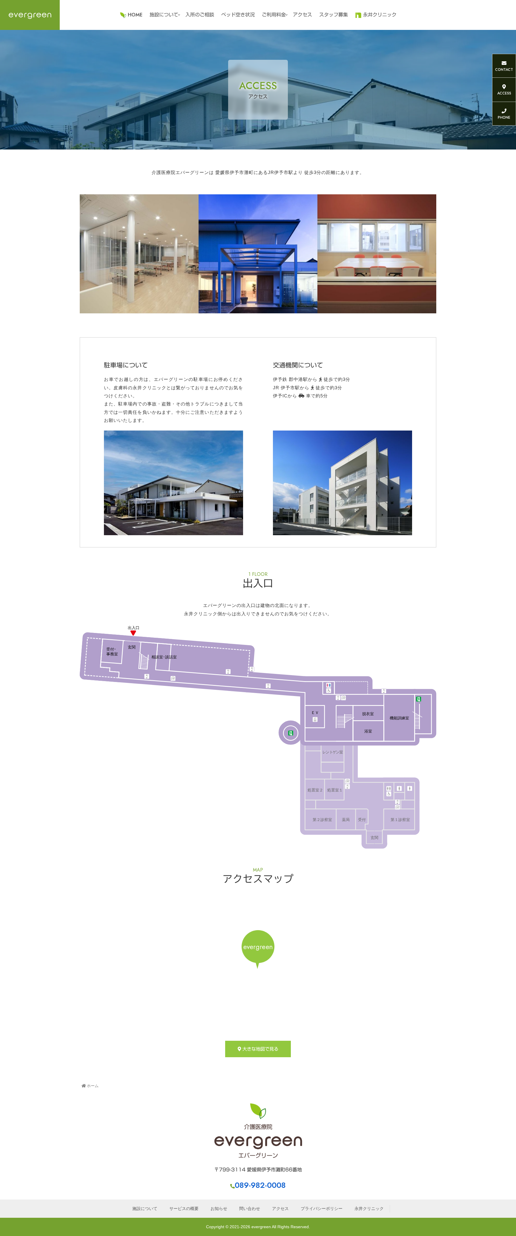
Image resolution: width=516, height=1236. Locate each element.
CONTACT (504, 69)
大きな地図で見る (259, 1049)
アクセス (280, 1208)
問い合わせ (249, 1208)
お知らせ (219, 1208)
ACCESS (504, 93)
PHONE (504, 117)
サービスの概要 (184, 1208)
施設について (144, 1208)
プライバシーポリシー (322, 1208)
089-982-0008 (260, 1185)
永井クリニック (369, 1208)
